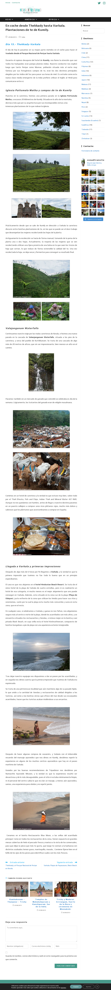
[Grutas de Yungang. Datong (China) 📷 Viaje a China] (93, 212)
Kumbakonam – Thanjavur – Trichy (17, 900)
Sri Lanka (85, 116)
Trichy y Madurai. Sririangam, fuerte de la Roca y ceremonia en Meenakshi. (65, 904)
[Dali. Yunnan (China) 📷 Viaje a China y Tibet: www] (93, 172)
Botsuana (85, 48)
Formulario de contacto (90, 151)
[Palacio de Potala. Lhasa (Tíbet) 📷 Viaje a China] (100, 188)
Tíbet (84, 134)
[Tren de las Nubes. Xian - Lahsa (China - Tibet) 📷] (100, 196)
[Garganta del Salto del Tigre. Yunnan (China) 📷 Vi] (100, 172)
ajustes (63, 987)
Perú (83, 107)
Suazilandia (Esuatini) (90, 120)
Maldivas (85, 89)
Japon (84, 80)
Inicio (8, 2)
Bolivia (84, 44)
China (84, 57)
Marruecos (86, 93)
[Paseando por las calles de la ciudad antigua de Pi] (93, 204)
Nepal (84, 102)
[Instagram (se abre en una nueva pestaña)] (103, 3)
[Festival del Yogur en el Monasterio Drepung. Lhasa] (93, 196)
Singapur (85, 111)
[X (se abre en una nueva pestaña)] (99, 3)
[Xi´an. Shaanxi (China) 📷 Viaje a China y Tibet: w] (85, 204)
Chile (83, 53)
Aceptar (76, 987)
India (23, 37)
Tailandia (85, 129)
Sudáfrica (85, 125)
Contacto (16, 2)
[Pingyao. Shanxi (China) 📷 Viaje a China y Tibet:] (100, 204)
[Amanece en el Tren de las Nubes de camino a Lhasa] (100, 212)
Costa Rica (86, 62)
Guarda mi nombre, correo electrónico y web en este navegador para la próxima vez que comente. (41, 957)
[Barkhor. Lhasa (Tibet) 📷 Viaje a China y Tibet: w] (93, 188)
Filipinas (85, 66)
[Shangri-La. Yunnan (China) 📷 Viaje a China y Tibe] (85, 188)
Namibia (85, 98)
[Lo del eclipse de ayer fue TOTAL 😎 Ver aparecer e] (85, 172)
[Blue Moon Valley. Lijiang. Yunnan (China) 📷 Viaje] (85, 180)
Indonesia (85, 75)
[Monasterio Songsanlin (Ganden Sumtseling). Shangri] (100, 180)
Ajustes (88, 987)
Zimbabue (85, 138)
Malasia (84, 84)
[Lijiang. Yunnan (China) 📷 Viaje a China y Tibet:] (93, 180)
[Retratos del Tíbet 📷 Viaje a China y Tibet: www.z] (85, 196)
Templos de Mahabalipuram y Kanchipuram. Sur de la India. (41, 903)
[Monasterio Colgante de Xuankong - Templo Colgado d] (85, 212)
